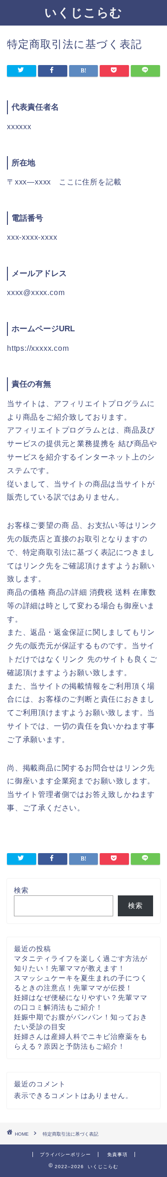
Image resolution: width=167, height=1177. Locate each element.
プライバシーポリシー (65, 1154)
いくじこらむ (83, 12)
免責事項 (117, 1154)
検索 (21, 890)
